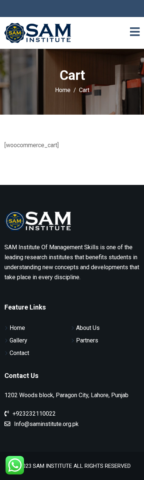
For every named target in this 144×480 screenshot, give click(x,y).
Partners (87, 340)
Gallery (18, 340)
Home (17, 327)
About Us (88, 327)
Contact (19, 352)
